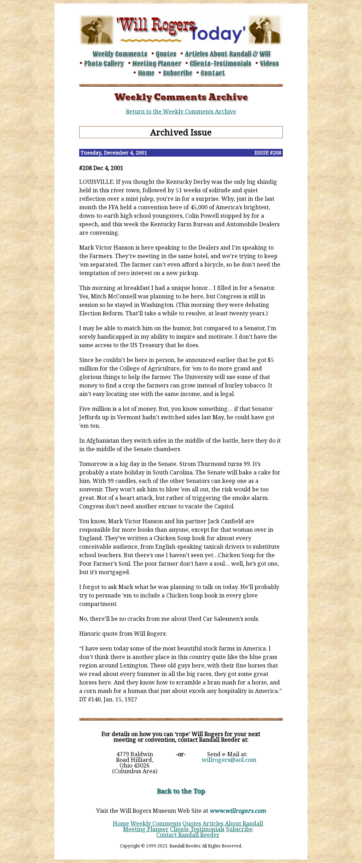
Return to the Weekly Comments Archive (181, 111)
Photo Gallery (104, 63)
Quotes (166, 54)
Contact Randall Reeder (188, 835)
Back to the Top (181, 791)
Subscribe (177, 73)
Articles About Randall (233, 823)
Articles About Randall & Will (227, 54)
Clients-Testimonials (220, 63)
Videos (269, 63)
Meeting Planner (157, 63)
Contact (213, 73)
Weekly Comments (120, 54)
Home (146, 73)
